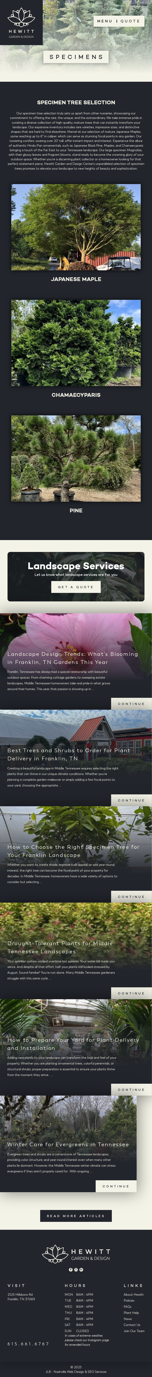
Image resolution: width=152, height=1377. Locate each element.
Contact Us (132, 1325)
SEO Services (97, 1372)
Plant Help (131, 1313)
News (128, 1319)
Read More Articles (76, 1216)
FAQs (127, 1307)
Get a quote (76, 587)
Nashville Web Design (69, 1372)
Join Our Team (134, 1331)
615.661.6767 (29, 1344)
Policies (129, 1300)
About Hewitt (134, 1294)
